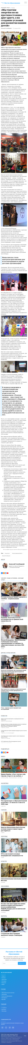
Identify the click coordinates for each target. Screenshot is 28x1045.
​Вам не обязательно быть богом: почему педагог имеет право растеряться (13, 829)
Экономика (4, 994)
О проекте (4, 1007)
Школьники (9, 742)
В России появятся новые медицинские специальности (12, 854)
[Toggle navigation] (25, 3)
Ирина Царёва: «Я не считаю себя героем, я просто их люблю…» (13, 775)
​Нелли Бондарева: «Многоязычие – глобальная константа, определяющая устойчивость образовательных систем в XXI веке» (13, 643)
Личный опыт (5, 7)
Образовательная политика (8, 992)
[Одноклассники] (4, 573)
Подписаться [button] (22, 963)
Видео (3, 984)
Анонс (7, 727)
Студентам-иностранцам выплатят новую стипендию (11, 934)
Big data (4, 999)
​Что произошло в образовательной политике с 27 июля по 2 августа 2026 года (14, 802)
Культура (8, 738)
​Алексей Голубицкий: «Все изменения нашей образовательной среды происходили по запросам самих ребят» (13, 672)
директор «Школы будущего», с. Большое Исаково (16, 566)
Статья (13, 7)
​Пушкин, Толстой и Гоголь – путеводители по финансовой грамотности (12, 619)
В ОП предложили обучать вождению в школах (11, 741)
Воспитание (9, 721)
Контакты (4, 1009)
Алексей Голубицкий (6, 28)
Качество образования (7, 996)
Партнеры (4, 1011)
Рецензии (4, 982)
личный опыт (7, 553)
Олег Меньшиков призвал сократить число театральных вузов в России (13, 736)
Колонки (4, 977)
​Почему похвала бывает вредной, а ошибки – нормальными (14, 597)
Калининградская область (17, 553)
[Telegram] (5, 573)
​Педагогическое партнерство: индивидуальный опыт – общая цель (12, 719)
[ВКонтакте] (2, 573)
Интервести (4, 997)
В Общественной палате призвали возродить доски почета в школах (14, 731)
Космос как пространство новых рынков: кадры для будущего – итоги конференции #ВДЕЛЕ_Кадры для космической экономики (13, 907)
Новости (4, 976)
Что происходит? (10, 733)
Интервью (4, 981)
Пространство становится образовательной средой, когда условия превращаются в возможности (13, 690)
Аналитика (4, 979)
